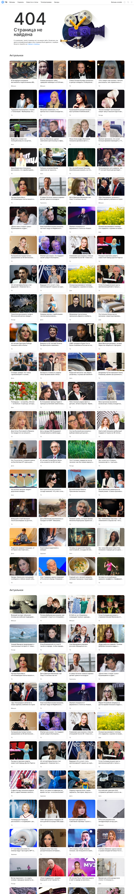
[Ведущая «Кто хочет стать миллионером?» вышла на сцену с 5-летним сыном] (52, 278)
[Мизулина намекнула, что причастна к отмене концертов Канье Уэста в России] (52, 103)
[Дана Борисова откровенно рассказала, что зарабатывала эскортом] (23, 162)
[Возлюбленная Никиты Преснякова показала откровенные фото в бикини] (81, 483)
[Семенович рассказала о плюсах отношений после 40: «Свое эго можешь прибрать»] (81, 249)
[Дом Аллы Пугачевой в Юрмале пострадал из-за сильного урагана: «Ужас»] (23, 425)
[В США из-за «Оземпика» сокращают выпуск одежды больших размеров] (81, 725)
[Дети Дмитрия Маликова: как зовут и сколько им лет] (81, 191)
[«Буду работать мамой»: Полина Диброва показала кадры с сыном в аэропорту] (110, 755)
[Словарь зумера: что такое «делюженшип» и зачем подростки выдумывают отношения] (23, 366)
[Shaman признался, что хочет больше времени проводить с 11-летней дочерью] (110, 132)
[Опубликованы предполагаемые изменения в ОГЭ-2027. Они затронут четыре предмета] (52, 629)
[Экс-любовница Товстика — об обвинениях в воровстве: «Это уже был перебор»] (110, 512)
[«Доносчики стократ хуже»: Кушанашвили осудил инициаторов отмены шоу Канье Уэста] (23, 220)
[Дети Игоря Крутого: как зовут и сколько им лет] (81, 600)
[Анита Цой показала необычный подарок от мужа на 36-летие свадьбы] (110, 425)
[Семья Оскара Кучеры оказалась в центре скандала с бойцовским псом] (81, 74)
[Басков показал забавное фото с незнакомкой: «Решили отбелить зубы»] (81, 629)
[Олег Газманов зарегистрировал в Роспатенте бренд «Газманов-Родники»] (52, 571)
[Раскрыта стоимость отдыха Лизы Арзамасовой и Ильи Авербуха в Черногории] (52, 366)
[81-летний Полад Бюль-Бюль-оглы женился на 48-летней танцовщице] (52, 454)
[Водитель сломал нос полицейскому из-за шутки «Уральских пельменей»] (23, 132)
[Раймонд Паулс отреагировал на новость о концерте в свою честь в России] (23, 600)
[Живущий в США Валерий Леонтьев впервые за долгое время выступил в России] (23, 512)
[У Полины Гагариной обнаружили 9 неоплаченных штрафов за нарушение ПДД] (110, 629)
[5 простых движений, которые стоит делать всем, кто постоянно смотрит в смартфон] (110, 658)
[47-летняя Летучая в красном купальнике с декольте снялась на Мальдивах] (110, 600)
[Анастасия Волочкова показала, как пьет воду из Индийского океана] (52, 220)
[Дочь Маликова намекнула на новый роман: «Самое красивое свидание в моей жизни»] (110, 483)
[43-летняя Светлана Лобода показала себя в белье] (23, 337)
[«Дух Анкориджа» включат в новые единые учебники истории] (110, 191)
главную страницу (33, 44)
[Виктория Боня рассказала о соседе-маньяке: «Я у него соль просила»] (52, 483)
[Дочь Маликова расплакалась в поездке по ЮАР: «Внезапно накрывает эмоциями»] (52, 512)
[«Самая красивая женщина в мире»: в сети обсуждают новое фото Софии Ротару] (110, 687)
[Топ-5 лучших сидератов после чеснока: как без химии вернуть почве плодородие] (81, 454)
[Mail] (2, 2)
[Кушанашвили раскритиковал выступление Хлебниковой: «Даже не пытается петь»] (81, 103)
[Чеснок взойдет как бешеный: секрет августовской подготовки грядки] (110, 103)
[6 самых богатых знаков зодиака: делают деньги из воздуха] (52, 191)
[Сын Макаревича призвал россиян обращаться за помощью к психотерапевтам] (81, 755)
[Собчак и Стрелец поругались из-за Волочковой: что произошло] (52, 687)
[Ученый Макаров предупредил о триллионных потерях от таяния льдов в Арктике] (23, 755)
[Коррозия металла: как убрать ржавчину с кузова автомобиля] (81, 366)
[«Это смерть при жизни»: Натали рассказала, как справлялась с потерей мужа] (110, 74)
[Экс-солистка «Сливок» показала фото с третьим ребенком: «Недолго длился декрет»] (110, 454)
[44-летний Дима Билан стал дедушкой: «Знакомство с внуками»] (23, 278)
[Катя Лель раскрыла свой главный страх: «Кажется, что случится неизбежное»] (52, 600)
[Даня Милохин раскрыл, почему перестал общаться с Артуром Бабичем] (110, 337)
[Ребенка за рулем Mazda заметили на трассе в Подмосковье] (52, 162)
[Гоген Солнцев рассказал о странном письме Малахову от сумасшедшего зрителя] (110, 725)
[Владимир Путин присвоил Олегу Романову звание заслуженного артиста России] (110, 366)
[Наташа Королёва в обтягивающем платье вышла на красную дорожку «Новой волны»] (23, 191)
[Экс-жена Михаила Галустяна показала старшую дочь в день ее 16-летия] (110, 541)
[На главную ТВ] (5, 2)
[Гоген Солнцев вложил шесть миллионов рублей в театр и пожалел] (110, 278)
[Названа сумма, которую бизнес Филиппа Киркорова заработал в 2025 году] (81, 512)
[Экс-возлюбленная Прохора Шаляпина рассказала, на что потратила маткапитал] (81, 162)
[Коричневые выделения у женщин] (52, 541)
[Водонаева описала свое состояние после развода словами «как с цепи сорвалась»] (23, 629)
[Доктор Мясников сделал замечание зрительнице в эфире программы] (52, 132)
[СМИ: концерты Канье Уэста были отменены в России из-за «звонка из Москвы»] (81, 337)
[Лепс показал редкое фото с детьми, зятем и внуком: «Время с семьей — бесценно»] (81, 395)
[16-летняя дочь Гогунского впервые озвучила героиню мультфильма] (23, 687)
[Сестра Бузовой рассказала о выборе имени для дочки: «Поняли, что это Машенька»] (81, 425)
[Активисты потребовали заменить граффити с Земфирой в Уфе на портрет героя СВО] (110, 571)
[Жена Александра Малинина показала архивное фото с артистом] (81, 132)
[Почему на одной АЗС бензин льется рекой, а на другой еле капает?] (81, 541)
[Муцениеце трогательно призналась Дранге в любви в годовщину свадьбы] (81, 308)
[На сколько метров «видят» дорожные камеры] (23, 483)
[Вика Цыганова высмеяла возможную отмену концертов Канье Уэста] (110, 395)
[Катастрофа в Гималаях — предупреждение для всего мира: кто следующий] (52, 658)
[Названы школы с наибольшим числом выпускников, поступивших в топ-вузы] (52, 308)
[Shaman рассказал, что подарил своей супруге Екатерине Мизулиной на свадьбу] (52, 249)
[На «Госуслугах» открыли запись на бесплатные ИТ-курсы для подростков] (23, 454)
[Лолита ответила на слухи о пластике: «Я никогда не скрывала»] (81, 687)
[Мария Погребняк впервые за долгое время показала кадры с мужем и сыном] (110, 813)
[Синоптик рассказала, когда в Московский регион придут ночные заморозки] (23, 308)
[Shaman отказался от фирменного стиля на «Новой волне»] (81, 220)
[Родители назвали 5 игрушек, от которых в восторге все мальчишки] (23, 541)
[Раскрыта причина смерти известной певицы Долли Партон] (110, 249)
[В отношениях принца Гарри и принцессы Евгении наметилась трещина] (52, 395)
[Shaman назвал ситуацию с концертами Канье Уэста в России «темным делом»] (23, 658)
